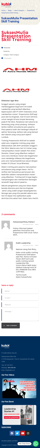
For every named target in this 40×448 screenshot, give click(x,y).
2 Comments (7, 58)
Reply (37, 224)
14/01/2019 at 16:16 (28, 245)
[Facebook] (12, 433)
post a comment (12, 325)
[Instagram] (28, 433)
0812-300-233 (12, 367)
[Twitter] (17, 433)
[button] (36, 444)
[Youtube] (22, 433)
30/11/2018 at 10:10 (28, 224)
